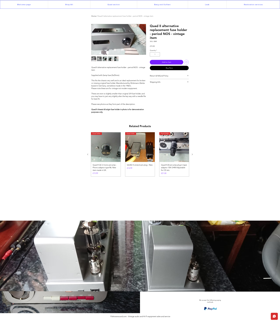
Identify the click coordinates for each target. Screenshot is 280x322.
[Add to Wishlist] (186, 62)
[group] (140, 154)
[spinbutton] (155, 54)
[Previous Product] (87, 154)
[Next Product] (192, 154)
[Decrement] (151, 54)
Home (93, 16)
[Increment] (158, 54)
